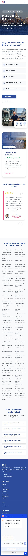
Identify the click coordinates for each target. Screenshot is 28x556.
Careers (4, 498)
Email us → (19, 549)
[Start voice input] (22, 543)
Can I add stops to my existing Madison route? (12, 447)
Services (4, 484)
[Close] (25, 516)
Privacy (3, 504)
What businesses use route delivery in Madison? (12, 441)
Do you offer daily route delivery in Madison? (11, 423)
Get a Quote (8, 96)
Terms (3, 502)
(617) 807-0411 (12, 549)
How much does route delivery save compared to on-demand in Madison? (12, 435)
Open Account (5, 496)
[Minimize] (22, 516)
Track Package (5, 489)
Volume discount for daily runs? (8, 537)
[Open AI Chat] (25, 553)
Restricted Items (5, 505)
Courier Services (6, 514)
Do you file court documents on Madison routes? (13, 453)
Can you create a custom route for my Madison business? (12, 429)
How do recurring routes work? (7, 535)
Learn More (8, 173)
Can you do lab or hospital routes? (8, 539)
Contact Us (8, 101)
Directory (4, 491)
